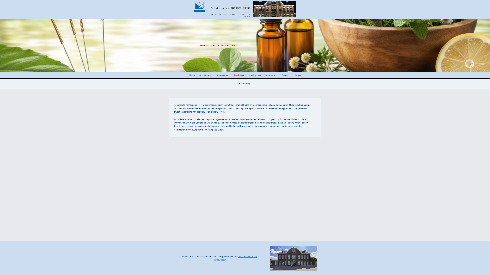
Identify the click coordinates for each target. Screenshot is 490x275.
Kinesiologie (238, 75)
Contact (285, 75)
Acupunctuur (205, 75)
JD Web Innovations (247, 256)
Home (192, 75)
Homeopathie (222, 75)
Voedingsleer (255, 75)
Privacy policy (219, 260)
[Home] (239, 84)
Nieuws (297, 75)
